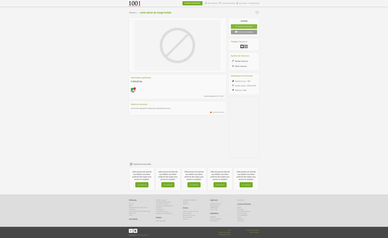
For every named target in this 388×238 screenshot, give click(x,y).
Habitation (214, 213)
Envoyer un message (245, 32)
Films (239, 208)
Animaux (240, 221)
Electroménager (215, 219)
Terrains (159, 208)
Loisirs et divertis (244, 204)
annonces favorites (228, 3)
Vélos (131, 215)
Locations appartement (164, 206)
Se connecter (243, 3)
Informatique (214, 205)
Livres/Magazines (243, 211)
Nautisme (132, 213)
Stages (185, 202)
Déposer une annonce (192, 3)
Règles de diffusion (225, 232)
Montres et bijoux (189, 215)
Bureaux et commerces (164, 213)
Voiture (131, 204)
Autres (185, 219)
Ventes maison (161, 200)
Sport (239, 217)
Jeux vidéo (214, 209)
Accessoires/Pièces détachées (139, 211)
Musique (240, 209)
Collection (240, 219)
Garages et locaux (162, 212)
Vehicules (133, 200)
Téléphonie (214, 207)
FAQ (229, 230)
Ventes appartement (163, 202)
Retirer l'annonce (241, 66)
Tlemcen (132, 13)
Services (186, 204)
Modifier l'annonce (241, 61)
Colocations (160, 210)
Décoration (241, 200)
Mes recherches (213, 3)
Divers (185, 208)
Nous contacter (254, 232)
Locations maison (162, 204)
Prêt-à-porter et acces (191, 211)
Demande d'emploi (189, 200)
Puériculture (187, 213)
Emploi (159, 217)
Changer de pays (254, 3)
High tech (214, 200)
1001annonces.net (142, 235)
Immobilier (133, 219)
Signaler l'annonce (218, 112)
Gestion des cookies (253, 230)
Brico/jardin (214, 221)
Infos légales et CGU (224, 234)
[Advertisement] (244, 127)
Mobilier (213, 217)
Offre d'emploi (161, 221)
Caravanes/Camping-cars (138, 207)
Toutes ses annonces (245, 26)
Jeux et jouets (242, 213)
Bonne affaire (187, 217)
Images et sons (215, 204)
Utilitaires (132, 209)
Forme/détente (242, 215)
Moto (131, 205)
